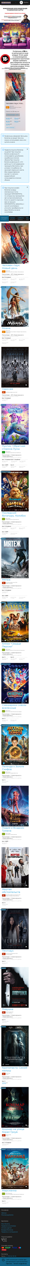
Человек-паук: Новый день (15, 103)
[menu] (14, 2)
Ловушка (7, 1009)
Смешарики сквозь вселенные (14, 706)
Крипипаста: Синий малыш (14, 1069)
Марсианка (9, 1190)
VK (4, 1239)
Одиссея (7, 388)
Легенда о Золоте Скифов (13, 768)
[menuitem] (15, 2)
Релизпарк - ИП (12, 115)
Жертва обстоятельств (11, 891)
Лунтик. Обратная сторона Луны (13, 447)
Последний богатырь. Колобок (14, 514)
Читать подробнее (20, 1263)
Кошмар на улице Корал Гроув (13, 1130)
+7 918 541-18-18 (11, 1256)
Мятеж (6, 579)
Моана (6, 328)
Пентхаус (8, 950)
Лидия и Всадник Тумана (13, 829)
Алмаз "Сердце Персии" (11, 645)
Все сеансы (10, 127)
